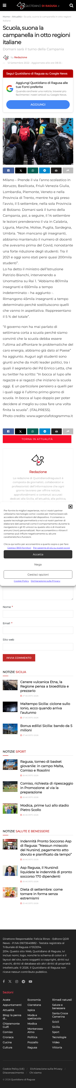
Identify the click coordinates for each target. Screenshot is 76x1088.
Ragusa (32, 1047)
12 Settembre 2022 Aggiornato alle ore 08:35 (35, 62)
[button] (70, 507)
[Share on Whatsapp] (32, 170)
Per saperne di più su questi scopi (51, 547)
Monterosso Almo (35, 1030)
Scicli (55, 1021)
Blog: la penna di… (12, 1017)
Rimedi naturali (62, 999)
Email (8, 623)
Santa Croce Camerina (60, 1015)
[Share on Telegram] (44, 170)
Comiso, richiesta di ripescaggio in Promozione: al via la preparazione (46, 787)
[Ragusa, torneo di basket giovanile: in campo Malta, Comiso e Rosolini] (10, 764)
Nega (38, 564)
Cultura (7, 1047)
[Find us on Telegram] (23, 982)
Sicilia (56, 1027)
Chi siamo (36, 1072)
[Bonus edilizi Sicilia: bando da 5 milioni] (10, 729)
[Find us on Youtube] (30, 982)
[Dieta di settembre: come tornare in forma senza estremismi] (10, 892)
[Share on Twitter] (21, 170)
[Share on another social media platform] (68, 170)
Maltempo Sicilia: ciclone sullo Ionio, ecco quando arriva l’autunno (45, 708)
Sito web (8, 639)
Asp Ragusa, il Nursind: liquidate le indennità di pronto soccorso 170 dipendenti (46, 872)
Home (6, 16)
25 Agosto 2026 (30, 903)
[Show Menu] (4, 5)
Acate (6, 999)
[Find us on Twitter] (10, 981)
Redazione (20, 57)
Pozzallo (32, 1042)
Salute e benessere (58, 1006)
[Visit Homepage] (38, 5)
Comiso (8, 1032)
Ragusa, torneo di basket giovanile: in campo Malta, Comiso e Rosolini (42, 766)
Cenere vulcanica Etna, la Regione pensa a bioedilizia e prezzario (44, 686)
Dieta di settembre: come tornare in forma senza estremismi (41, 893)
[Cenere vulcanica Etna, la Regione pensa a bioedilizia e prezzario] (10, 685)
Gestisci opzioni (38, 574)
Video (56, 1042)
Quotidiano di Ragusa (23, 1079)
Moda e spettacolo (34, 1017)
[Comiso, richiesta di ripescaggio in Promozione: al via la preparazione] (10, 786)
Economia (34, 999)
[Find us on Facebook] (4, 982)
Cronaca (8, 1037)
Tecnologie (59, 1037)
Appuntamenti (12, 1005)
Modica (32, 1023)
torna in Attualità (37, 439)
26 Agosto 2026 (30, 775)
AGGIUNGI (38, 104)
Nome (8, 607)
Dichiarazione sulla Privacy (45, 581)
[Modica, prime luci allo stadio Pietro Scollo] (10, 808)
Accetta (38, 554)
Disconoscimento (13, 1072)
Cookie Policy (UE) (13, 1068)
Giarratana (34, 1005)
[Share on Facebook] (8, 170)
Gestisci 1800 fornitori (19, 547)
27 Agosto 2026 (30, 696)
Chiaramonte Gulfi (11, 1025)
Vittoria (57, 1047)
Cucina (7, 1042)
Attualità (17, 16)
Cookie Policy (21, 581)
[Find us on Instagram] (16, 982)
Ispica (31, 1010)
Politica (32, 1037)
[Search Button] (71, 5)
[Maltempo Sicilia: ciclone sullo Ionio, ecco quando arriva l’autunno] (10, 707)
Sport (55, 1032)
